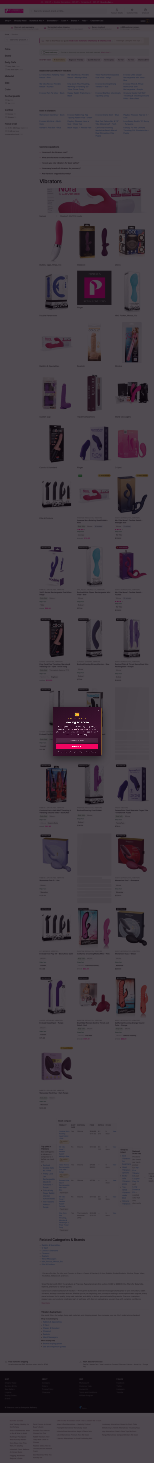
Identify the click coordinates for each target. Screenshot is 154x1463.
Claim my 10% (77, 746)
